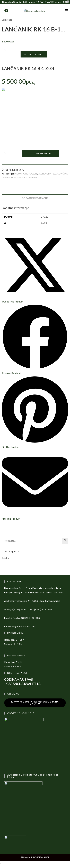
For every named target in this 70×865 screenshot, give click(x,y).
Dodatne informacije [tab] (35, 198)
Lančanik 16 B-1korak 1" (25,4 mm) (19, 177)
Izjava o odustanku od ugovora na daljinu (35, 702)
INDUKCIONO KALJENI (25, 173)
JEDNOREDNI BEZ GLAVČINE (53, 173)
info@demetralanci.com (22, 626)
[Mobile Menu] (66, 10)
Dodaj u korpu (33, 54)
